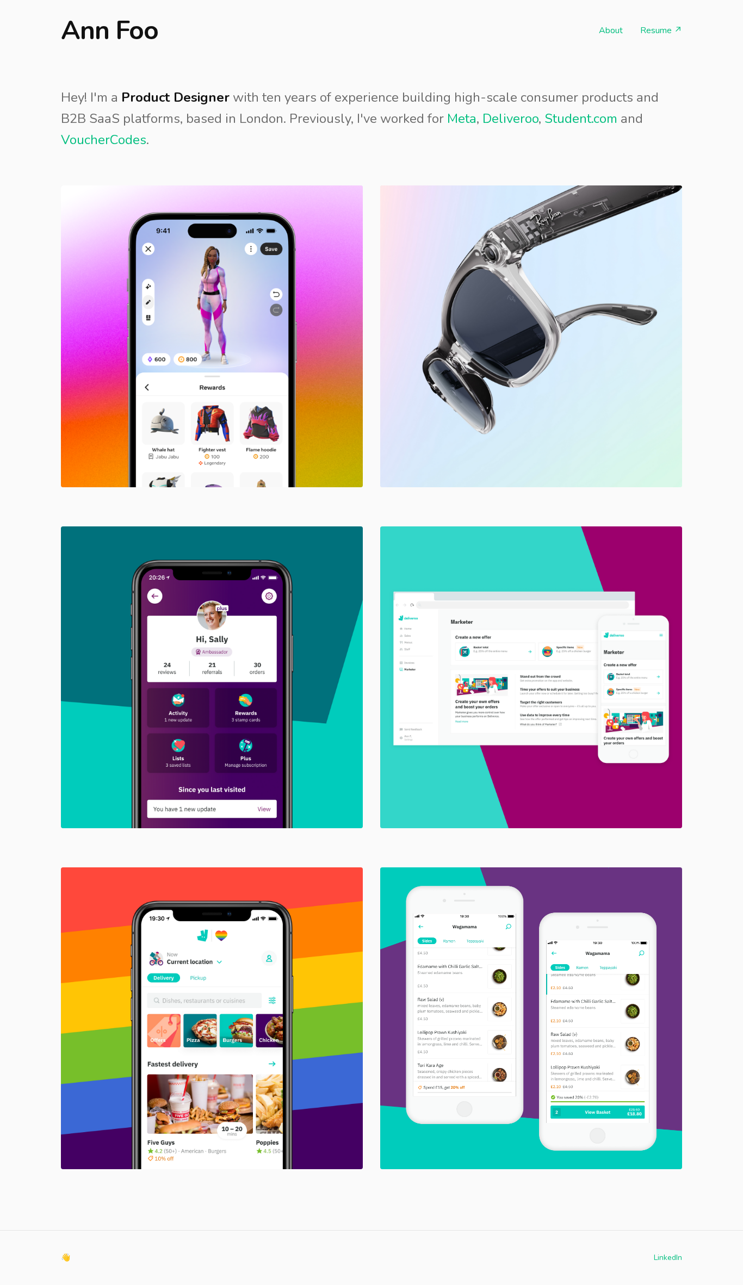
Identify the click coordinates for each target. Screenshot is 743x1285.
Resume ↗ (661, 30)
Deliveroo (510, 118)
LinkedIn (668, 1257)
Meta (461, 118)
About (611, 30)
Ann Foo (109, 30)
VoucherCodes (103, 139)
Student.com (580, 118)
